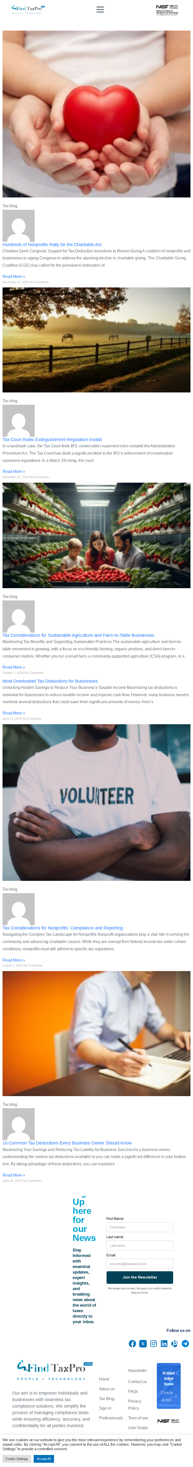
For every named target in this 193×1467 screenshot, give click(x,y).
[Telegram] (185, 1343)
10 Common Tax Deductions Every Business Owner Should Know (67, 1142)
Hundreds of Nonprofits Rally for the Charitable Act (52, 244)
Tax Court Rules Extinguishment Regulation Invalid (52, 439)
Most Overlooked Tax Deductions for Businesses (50, 681)
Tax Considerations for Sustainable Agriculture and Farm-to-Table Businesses (78, 635)
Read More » (14, 276)
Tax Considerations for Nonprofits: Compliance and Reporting (63, 927)
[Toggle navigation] (100, 9)
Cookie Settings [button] (17, 1459)
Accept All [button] (44, 1459)
